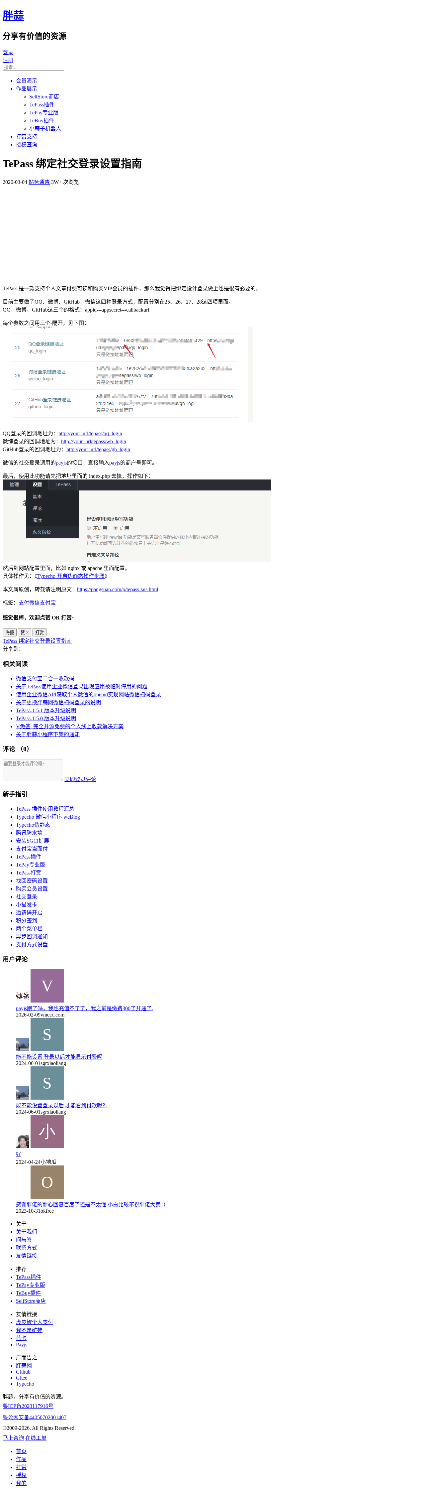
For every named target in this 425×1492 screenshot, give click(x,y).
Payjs (21, 1344)
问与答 (24, 1240)
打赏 (39, 632)
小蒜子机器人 (45, 128)
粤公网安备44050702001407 (34, 1417)
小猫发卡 (26, 904)
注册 (8, 60)
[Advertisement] (212, 232)
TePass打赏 (28, 873)
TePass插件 (41, 104)
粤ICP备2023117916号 (28, 1406)
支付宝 (48, 603)
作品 (21, 1459)
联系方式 (26, 1248)
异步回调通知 (32, 936)
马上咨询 (13, 1438)
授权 (21, 1475)
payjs (61, 463)
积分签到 (26, 920)
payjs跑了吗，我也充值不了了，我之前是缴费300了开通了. (84, 1008)
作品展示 (26, 88)
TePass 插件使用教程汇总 (45, 809)
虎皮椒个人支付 (34, 1322)
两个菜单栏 (29, 928)
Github (23, 1372)
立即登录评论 (80, 779)
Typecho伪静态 (33, 825)
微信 (34, 603)
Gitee (21, 1378)
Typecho (25, 1384)
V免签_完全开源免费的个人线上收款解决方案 (70, 726)
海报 (9, 632)
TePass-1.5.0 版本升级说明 (46, 718)
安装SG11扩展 (32, 841)
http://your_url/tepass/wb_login (93, 441)
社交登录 (26, 896)
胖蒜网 (24, 1365)
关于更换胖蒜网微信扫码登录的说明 (58, 702)
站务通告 (39, 182)
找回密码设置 (32, 880)
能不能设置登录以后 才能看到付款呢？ (62, 1105)
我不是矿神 (29, 1330)
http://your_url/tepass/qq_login (90, 433)
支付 (24, 603)
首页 (21, 1451)
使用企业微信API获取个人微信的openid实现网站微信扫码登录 (88, 694)
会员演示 (26, 80)
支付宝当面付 (32, 849)
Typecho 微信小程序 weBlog (48, 817)
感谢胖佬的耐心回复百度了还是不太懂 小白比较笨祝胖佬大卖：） (92, 1204)
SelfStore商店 (44, 96)
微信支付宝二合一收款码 (45, 678)
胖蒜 (13, 16)
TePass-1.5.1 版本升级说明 (46, 710)
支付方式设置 (32, 944)
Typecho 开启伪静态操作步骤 (71, 576)
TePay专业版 (43, 112)
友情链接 (26, 1256)
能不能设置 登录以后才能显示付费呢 (59, 1057)
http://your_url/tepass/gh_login (98, 449)
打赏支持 (26, 136)
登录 (8, 52)
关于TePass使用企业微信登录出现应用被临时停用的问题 (81, 686)
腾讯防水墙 (29, 833)
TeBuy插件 (41, 120)
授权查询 (26, 144)
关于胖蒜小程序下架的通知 (48, 734)
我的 (21, 1483)
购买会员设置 (32, 888)
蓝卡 (21, 1338)
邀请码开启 (29, 912)
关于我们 (26, 1232)
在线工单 (35, 1438)
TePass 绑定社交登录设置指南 (37, 641)
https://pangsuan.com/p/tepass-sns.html (117, 589)
